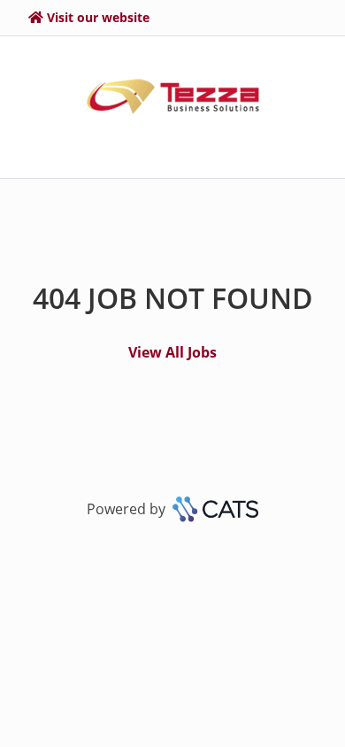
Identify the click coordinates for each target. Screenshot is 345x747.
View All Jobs (172, 352)
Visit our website (98, 17)
